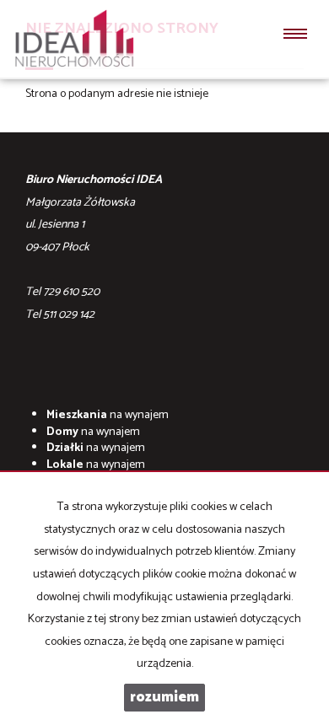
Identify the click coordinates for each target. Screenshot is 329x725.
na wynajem (107, 415)
